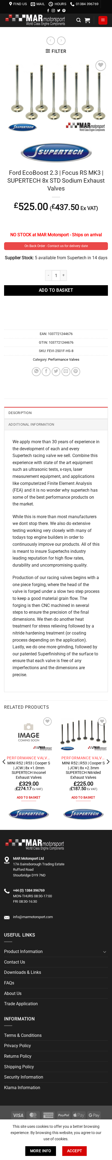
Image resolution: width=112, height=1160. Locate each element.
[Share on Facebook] (46, 371)
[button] (78, 20)
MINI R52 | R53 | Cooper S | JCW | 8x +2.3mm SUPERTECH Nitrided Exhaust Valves (83, 770)
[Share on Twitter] (56, 371)
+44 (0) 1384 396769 (29, 890)
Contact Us (14, 962)
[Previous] (4, 772)
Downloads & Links (22, 972)
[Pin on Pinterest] (75, 371)
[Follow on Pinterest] (64, 11)
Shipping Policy (19, 1066)
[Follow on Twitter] (58, 11)
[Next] (107, 772)
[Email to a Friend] (65, 371)
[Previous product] (61, 41)
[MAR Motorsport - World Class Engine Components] (38, 20)
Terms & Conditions (23, 1035)
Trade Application (21, 1003)
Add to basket (56, 290)
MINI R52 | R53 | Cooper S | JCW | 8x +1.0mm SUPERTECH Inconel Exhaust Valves (28, 770)
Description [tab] (20, 413)
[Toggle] (104, 951)
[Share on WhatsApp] (36, 371)
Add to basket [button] (29, 797)
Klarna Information (22, 1087)
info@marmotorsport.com (33, 917)
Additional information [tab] (31, 424)
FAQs (9, 982)
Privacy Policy (17, 1045)
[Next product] (50, 41)
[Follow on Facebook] (48, 11)
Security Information (23, 1077)
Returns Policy (18, 1056)
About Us (12, 993)
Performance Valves (63, 359)
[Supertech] (28, 814)
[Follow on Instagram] (53, 11)
